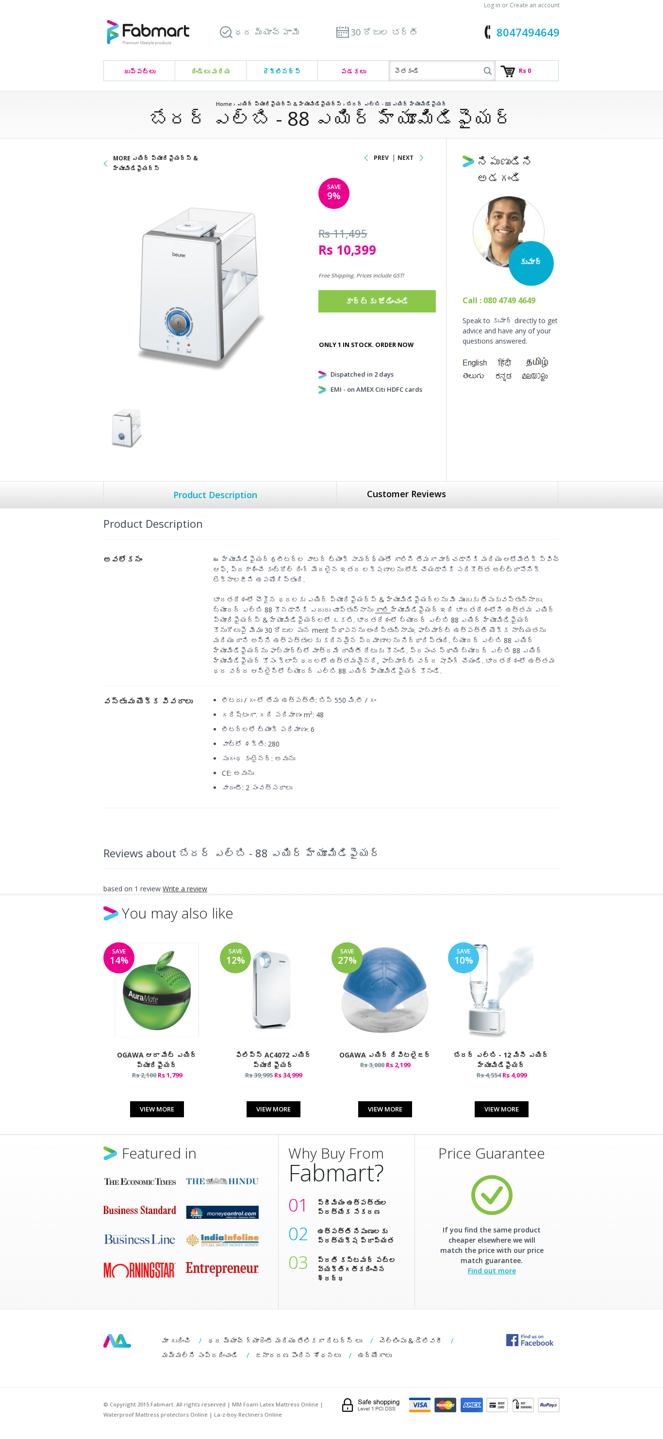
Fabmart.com (148, 33)
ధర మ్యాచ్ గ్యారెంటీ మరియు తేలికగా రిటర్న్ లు (285, 1340)
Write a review (185, 888)
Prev (381, 158)
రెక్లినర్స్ (282, 71)
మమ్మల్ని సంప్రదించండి (200, 1355)
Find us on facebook (529, 1340)
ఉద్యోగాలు (375, 1355)
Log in (492, 5)
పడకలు (353, 71)
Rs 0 (525, 70)
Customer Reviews (406, 494)
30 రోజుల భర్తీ (384, 32)
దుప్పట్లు (139, 71)
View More (157, 1109)
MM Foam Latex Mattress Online (275, 1404)
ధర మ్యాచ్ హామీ (267, 32)
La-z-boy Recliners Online (248, 1414)
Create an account (535, 5)
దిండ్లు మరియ (211, 71)
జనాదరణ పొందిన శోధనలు (298, 1355)
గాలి (383, 609)
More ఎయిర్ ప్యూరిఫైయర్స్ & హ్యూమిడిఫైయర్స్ (155, 163)
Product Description (215, 495)
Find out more (492, 1270)
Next (406, 158)
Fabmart (117, 1341)
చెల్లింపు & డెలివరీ (411, 1340)
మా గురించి (176, 1340)
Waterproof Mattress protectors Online (155, 1414)
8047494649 (528, 32)
